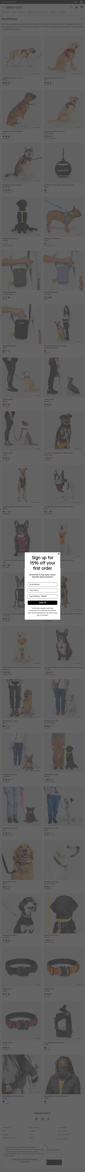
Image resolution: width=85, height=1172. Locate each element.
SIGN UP (42, 603)
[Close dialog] (58, 554)
